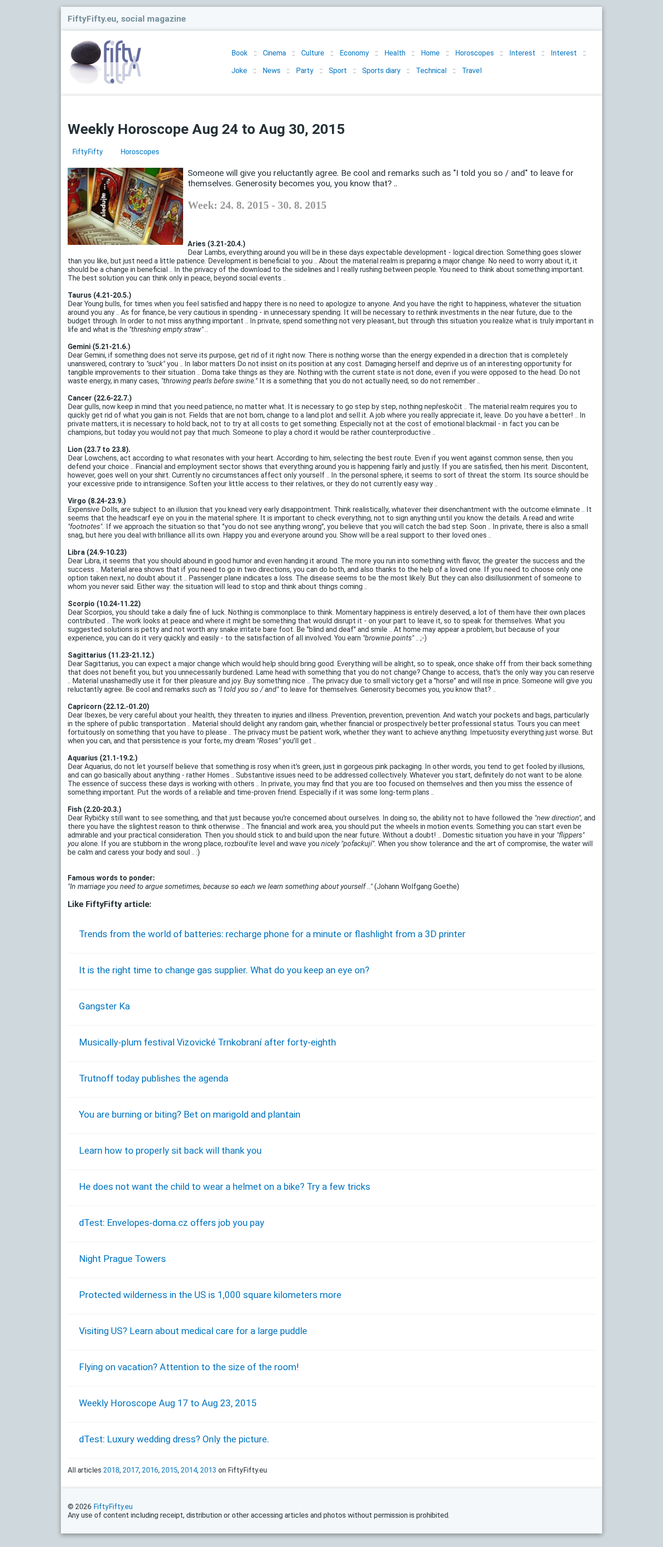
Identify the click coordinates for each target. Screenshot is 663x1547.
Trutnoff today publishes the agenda (153, 1078)
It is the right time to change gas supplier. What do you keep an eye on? (224, 970)
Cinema (274, 53)
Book (239, 53)
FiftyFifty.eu (113, 1506)
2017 (131, 1470)
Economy (354, 53)
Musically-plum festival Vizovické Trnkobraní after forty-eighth (207, 1042)
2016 (150, 1470)
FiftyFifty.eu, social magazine (127, 19)
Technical (431, 70)
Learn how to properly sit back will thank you (170, 1150)
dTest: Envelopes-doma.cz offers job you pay (171, 1222)
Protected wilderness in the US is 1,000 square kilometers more (210, 1294)
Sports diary (381, 70)
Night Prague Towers (122, 1258)
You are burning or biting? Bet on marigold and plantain (189, 1114)
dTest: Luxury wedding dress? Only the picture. (174, 1439)
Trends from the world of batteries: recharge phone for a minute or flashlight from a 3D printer (272, 934)
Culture (312, 53)
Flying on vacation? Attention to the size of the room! (189, 1367)
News (271, 70)
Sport (338, 70)
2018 (111, 1470)
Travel (472, 70)
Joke (239, 70)
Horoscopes (474, 53)
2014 (189, 1470)
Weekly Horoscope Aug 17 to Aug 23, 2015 (168, 1403)
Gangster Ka (104, 1006)
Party (304, 70)
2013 (208, 1470)
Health (394, 53)
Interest (522, 53)
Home (430, 53)
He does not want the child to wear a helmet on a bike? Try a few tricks (224, 1186)
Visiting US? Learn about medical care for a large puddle (193, 1331)
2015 (169, 1470)
